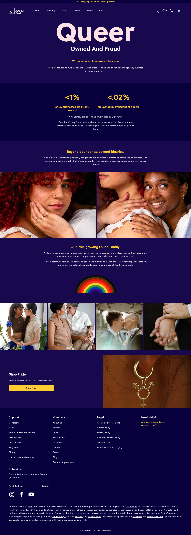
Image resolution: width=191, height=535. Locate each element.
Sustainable (59, 437)
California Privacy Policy (108, 437)
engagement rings (87, 513)
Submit (45, 485)
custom (40, 519)
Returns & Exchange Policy (22, 432)
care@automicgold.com (153, 421)
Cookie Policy (103, 427)
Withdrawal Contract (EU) (109, 447)
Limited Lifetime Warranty (21, 457)
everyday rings (67, 513)
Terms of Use (103, 442)
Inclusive (57, 442)
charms (78, 516)
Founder (57, 427)
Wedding (50, 10)
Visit (101, 10)
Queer (56, 432)
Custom (76, 10)
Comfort (57, 447)
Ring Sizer (14, 447)
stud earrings (59, 516)
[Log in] (179, 11)
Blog (55, 457)
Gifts (64, 10)
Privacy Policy (103, 432)
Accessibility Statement (108, 422)
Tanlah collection (155, 516)
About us (57, 422)
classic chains (94, 516)
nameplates (25, 519)
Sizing (12, 452)
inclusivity (41, 513)
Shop (37, 10)
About (90, 10)
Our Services (15, 442)
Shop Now (31, 388)
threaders (137, 516)
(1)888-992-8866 (149, 425)
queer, (30, 506)
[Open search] (157, 11)
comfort (27, 513)
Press (55, 452)
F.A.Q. (11, 427)
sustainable (131, 506)
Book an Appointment (64, 462)
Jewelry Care (15, 437)
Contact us (14, 422)
